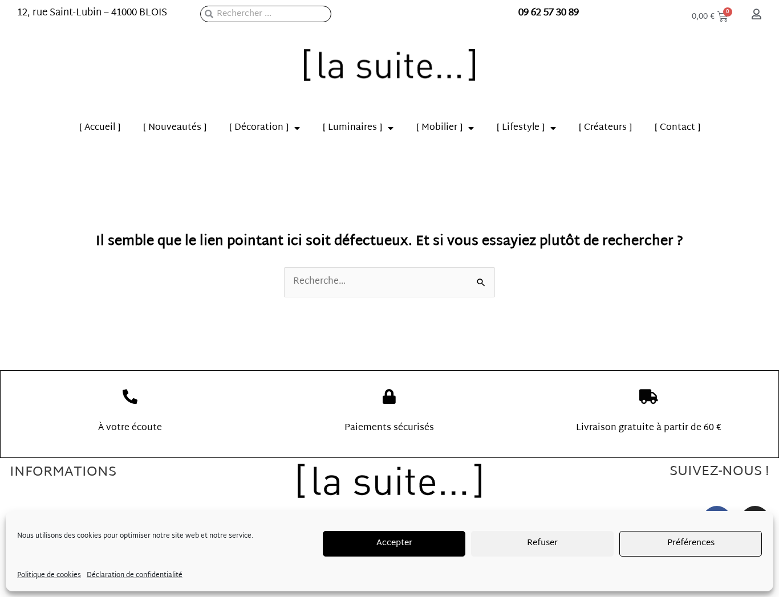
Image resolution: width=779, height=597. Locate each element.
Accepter (394, 543)
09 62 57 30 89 (548, 13)
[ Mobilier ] (439, 128)
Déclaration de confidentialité (134, 575)
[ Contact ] (677, 128)
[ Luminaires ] (352, 128)
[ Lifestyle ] (521, 128)
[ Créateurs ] (605, 128)
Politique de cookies (49, 575)
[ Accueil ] (99, 128)
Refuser (542, 543)
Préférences (691, 543)
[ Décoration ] (259, 128)
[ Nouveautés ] (174, 128)
